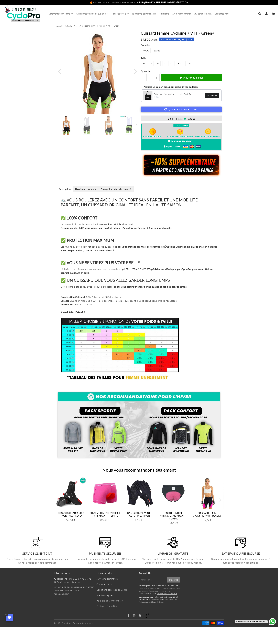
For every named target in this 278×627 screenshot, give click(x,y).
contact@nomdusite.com (155, 602)
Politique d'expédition (107, 606)
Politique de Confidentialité (110, 600)
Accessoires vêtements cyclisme (91, 13)
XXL (180, 63)
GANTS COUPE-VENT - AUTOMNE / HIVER (139, 514)
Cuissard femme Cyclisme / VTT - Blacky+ (207, 514)
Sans (157, 50)
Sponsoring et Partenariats (144, 13)
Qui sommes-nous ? (203, 13)
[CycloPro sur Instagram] (134, 615)
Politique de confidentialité (167, 593)
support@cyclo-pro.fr (74, 582)
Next (135, 71)
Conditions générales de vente (111, 589)
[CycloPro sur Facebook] (129, 615)
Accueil (59, 26)
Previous (59, 71)
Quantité (146, 71)
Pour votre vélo (119, 13)
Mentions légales (104, 595)
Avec (146, 50)
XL (171, 63)
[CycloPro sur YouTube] (140, 615)
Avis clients (164, 13)
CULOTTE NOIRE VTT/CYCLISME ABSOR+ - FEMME (173, 515)
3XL (189, 63)
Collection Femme (72, 26)
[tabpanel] (66, 125)
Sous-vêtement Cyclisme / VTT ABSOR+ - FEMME (105, 514)
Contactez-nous (222, 13)
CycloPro (66, 623)
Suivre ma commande (181, 13)
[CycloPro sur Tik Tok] (147, 617)
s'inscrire (173, 579)
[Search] (259, 14)
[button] (181, 109)
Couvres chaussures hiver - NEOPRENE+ (71, 514)
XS (144, 63)
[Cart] (273, 14)
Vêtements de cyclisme (59, 13)
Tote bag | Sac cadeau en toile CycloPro (173, 94)
